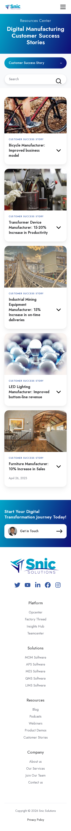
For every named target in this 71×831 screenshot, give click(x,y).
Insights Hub (35, 626)
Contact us (35, 782)
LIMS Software (35, 685)
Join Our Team (35, 775)
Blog (35, 709)
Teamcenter (35, 633)
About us (35, 761)
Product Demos (35, 730)
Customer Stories (35, 737)
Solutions (35, 648)
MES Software (35, 671)
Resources (35, 700)
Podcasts (35, 716)
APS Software (35, 664)
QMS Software (35, 678)
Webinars (35, 723)
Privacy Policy (35, 820)
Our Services (35, 768)
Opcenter (35, 612)
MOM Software (35, 657)
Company (35, 752)
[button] (63, 7)
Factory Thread (35, 619)
